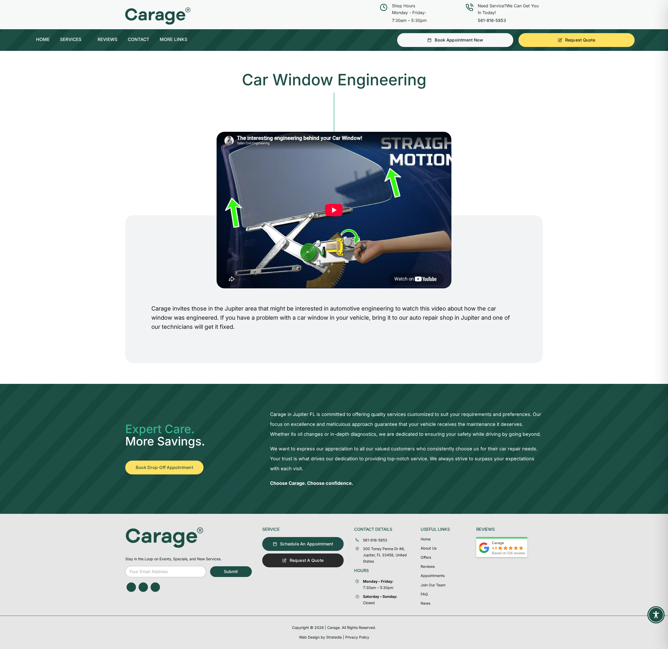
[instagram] (143, 587)
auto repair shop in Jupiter (444, 317)
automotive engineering (362, 308)
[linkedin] (155, 587)
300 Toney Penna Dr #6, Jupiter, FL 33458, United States (385, 554)
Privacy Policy (357, 637)
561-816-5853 (492, 20)
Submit (231, 571)
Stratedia (334, 637)
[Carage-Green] (164, 529)
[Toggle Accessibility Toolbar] (656, 615)
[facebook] (131, 587)
